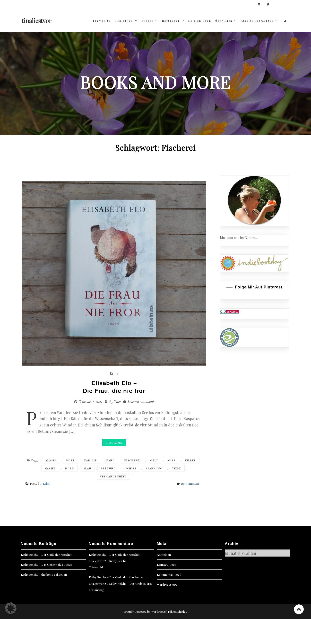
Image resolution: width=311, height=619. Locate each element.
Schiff (131, 468)
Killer (190, 460)
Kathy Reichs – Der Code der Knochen (46, 554)
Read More (114, 442)
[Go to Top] (298, 609)
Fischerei (132, 460)
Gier (172, 460)
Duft (70, 460)
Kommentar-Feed (169, 574)
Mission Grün (199, 20)
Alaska (51, 460)
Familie (90, 460)
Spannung (154, 468)
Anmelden (164, 554)
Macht (50, 468)
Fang (110, 460)
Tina (117, 401)
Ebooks (148, 20)
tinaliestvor (37, 20)
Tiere (176, 468)
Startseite (102, 20)
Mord (69, 468)
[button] (10, 608)
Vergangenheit (113, 476)
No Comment (190, 483)
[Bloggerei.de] (229, 311)
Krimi (114, 373)
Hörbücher (171, 20)
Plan (87, 468)
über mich (224, 20)
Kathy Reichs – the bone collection (44, 574)
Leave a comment (141, 401)
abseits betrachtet (257, 20)
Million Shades (177, 611)
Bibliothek (124, 20)
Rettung (108, 468)
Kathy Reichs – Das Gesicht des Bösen (46, 564)
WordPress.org (167, 584)
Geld (154, 460)
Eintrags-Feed (166, 564)
